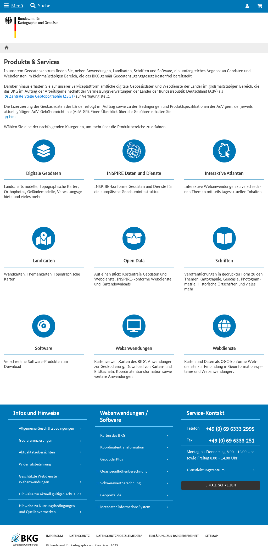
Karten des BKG (112, 435)
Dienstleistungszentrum (206, 469)
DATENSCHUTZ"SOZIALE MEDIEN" (119, 535)
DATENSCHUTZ (79, 535)
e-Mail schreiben (220, 484)
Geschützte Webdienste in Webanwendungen (39, 479)
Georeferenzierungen (35, 440)
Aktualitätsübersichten (37, 451)
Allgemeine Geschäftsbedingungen (46, 428)
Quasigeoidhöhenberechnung (123, 471)
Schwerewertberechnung (120, 482)
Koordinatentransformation (122, 447)
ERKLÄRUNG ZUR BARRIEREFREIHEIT (174, 535)
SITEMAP (211, 535)
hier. (12, 116)
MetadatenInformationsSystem (125, 506)
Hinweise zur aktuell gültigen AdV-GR (49, 493)
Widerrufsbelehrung (35, 464)
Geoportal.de (110, 494)
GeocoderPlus (111, 459)
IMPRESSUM (54, 535)
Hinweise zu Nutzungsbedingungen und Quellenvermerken (47, 508)
